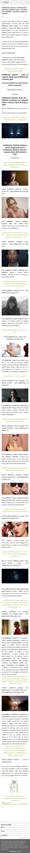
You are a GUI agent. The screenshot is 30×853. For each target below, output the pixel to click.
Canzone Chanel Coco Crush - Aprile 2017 (15, 376)
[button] (2, 17)
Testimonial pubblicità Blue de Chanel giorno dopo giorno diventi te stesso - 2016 (15, 605)
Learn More (12, 851)
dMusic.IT (6, 2)
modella (11, 773)
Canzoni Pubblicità (6, 804)
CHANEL (14, 804)
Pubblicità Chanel (23, 804)
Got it (19, 851)
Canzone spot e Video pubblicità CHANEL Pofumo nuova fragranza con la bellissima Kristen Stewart (15, 165)
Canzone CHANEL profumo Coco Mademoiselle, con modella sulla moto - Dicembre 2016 (15, 748)
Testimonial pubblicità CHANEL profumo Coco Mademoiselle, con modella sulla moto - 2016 (15, 753)
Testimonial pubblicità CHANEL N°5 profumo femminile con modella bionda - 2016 (15, 681)
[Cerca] (28, 2)
